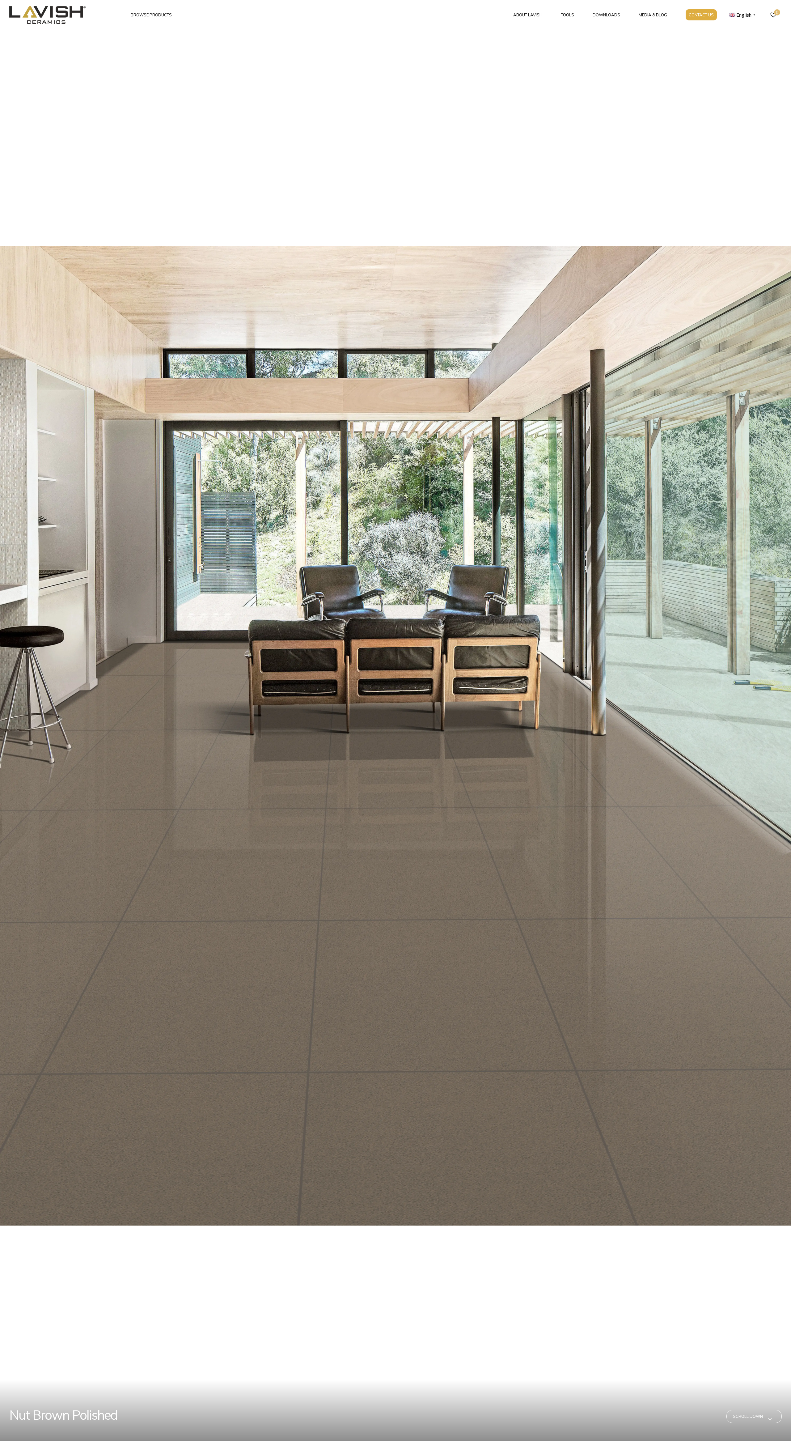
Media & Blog (653, 14)
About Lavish (528, 14)
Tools (567, 14)
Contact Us (701, 14)
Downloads (606, 14)
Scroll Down (748, 1416)
